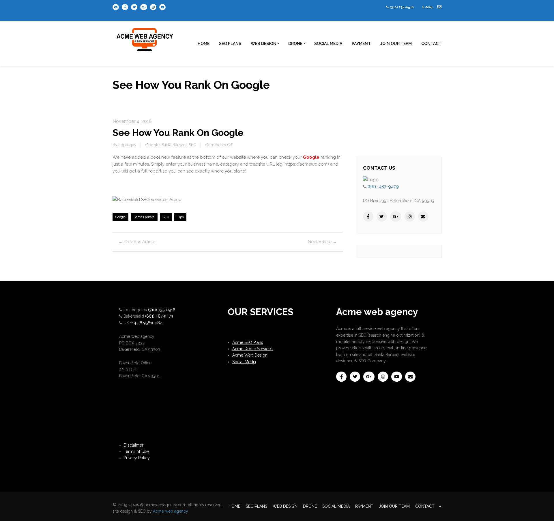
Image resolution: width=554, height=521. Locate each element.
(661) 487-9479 (383, 186)
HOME (203, 43)
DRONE (295, 43)
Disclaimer (133, 445)
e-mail (428, 7)
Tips (180, 217)
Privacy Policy (137, 458)
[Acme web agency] (145, 37)
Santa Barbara (174, 145)
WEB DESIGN (263, 43)
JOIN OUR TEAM (396, 43)
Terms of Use (136, 451)
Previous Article (136, 241)
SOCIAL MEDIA (328, 43)
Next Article (322, 241)
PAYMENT (361, 43)
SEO (192, 145)
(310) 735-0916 (402, 7)
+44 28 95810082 (146, 323)
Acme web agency (170, 511)
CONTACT (431, 43)
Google (152, 145)
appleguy (127, 145)
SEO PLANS (230, 43)
